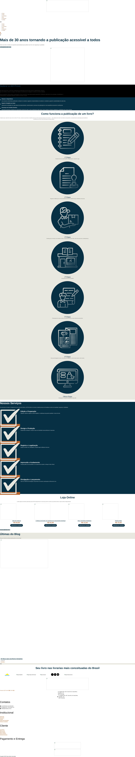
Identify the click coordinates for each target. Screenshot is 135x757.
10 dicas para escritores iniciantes (12, 659)
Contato (3, 19)
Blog (3, 17)
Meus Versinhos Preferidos (84, 520)
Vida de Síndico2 (16, 520)
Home (3, 13)
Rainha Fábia (118, 520)
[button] (67, 21)
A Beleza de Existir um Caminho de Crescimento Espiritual (50, 520)
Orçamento (4, 18)
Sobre (3, 14)
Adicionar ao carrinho (16, 525)
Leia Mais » (3, 661)
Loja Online (4, 15)
